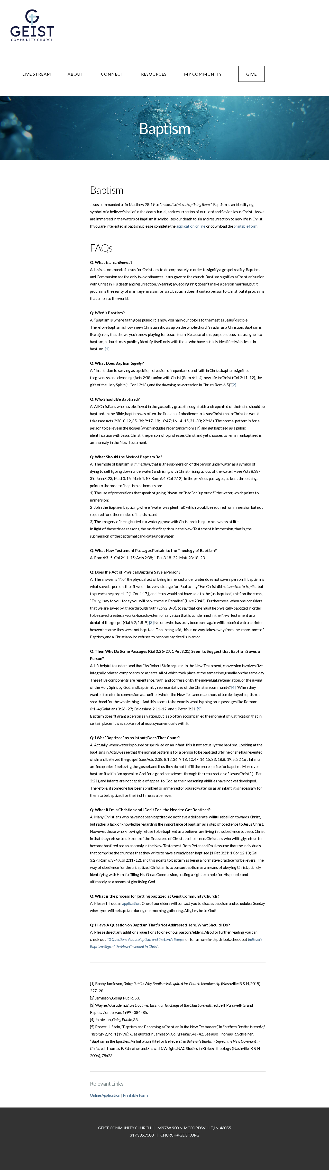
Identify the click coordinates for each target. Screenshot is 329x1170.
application (131, 903)
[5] (199, 709)
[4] (233, 687)
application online (190, 226)
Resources (154, 74)
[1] (107, 348)
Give (251, 74)
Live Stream (36, 74)
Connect (113, 74)
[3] (151, 622)
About (76, 74)
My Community (203, 74)
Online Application (105, 1095)
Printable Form (135, 1095)
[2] (234, 384)
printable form (246, 226)
